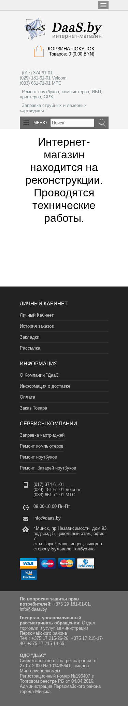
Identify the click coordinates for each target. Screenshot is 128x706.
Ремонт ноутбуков (38, 457)
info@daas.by (47, 518)
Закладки (29, 337)
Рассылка (30, 348)
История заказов (37, 326)
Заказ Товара (33, 408)
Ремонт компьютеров (41, 446)
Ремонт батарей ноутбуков (48, 468)
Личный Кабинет (37, 315)
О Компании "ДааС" (40, 375)
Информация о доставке (45, 386)
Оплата (27, 397)
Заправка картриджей (42, 435)
